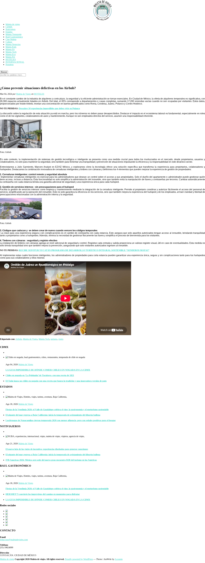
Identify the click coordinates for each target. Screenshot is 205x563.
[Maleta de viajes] (102, 10)
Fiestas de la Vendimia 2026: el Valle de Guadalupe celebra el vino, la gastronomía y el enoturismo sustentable (57, 409)
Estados (9, 32)
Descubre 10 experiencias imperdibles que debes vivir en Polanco (49, 108)
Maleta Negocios (13, 44)
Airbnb (18, 339)
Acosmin (119, 559)
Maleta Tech (11, 52)
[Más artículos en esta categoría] (6, 352)
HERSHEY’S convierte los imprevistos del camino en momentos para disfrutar (43, 494)
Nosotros (10, 64)
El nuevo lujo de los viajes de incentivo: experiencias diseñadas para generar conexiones (47, 449)
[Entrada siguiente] (3, 341)
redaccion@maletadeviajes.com (14, 539)
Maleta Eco (11, 54)
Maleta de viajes (13, 24)
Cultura (9, 42)
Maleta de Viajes (23, 94)
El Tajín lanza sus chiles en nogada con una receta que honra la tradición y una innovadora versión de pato (56, 381)
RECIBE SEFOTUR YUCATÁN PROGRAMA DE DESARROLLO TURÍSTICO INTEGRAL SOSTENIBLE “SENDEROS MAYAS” (84, 250)
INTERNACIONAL (15, 62)
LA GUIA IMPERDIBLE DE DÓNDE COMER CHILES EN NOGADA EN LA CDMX (48, 370)
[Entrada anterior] (1, 341)
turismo (54, 339)
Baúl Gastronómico (14, 37)
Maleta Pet (10, 57)
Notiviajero (10, 29)
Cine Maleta (11, 39)
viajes (60, 339)
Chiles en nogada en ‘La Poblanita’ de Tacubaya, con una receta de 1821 (40, 375)
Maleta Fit (10, 49)
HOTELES (11, 59)
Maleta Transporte (13, 34)
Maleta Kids (11, 47)
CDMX (9, 27)
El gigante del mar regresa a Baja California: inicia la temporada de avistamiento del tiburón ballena (53, 415)
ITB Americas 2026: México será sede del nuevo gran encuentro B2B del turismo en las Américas (51, 460)
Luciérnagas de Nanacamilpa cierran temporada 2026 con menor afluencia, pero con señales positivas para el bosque (61, 420)
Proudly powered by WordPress (79, 559)
